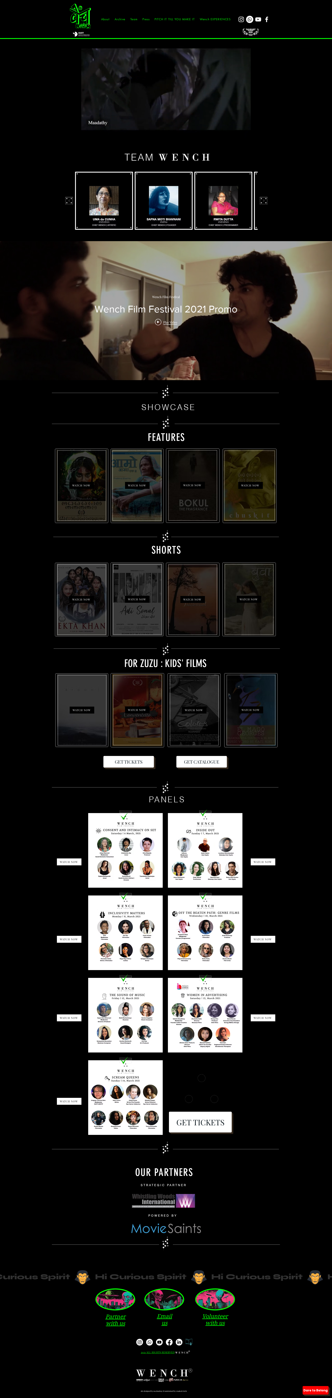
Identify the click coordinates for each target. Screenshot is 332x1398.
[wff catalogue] (189, 1342)
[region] (81, 486)
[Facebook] (266, 19)
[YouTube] (258, 19)
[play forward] (264, 200)
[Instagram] (241, 19)
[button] (120, 19)
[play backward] (69, 200)
